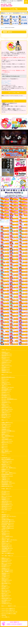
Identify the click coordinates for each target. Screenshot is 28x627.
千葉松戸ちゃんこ (5, 412)
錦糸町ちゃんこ (5, 404)
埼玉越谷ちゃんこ (5, 417)
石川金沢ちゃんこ (5, 494)
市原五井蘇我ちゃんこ (6, 439)
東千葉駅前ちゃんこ (6, 384)
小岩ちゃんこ (4, 444)
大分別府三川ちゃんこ (6, 603)
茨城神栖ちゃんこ (5, 429)
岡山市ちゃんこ (5, 593)
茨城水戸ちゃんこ (5, 382)
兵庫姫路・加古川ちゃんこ (7, 526)
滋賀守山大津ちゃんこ (6, 545)
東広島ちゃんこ (5, 588)
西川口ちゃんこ (5, 379)
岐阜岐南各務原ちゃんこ (7, 474)
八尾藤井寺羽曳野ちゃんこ (7, 528)
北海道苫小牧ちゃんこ (6, 372)
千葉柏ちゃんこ (5, 437)
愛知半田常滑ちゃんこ (6, 481)
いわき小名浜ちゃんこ (6, 360)
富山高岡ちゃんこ (5, 493)
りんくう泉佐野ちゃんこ (7, 536)
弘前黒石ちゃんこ (5, 358)
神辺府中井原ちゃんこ (6, 598)
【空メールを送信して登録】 (14, 92)
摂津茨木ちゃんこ (5, 543)
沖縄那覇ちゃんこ (5, 575)
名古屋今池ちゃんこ (6, 457)
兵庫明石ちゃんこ (5, 533)
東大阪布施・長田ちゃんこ (7, 524)
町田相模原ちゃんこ (6, 395)
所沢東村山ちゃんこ (6, 424)
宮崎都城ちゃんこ (5, 573)
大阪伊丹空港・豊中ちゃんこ (8, 521)
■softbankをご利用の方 (6, 83)
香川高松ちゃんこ (5, 566)
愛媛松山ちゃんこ (5, 558)
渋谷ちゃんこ (4, 446)
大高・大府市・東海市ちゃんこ (8, 472)
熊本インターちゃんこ (6, 563)
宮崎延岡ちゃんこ (5, 602)
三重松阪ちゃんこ (5, 478)
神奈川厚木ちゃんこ (6, 397)
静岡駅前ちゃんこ (5, 469)
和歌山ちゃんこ (5, 518)
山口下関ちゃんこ (5, 581)
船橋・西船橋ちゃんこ (6, 451)
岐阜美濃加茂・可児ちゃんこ (8, 483)
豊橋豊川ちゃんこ (5, 471)
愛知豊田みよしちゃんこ (7, 476)
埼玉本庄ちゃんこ (5, 400)
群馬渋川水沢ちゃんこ (6, 407)
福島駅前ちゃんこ (5, 370)
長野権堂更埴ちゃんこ (6, 503)
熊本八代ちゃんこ (5, 590)
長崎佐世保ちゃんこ (6, 561)
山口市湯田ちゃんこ (6, 600)
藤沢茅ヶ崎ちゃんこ (6, 416)
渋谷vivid (3, 615)
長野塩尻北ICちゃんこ (6, 506)
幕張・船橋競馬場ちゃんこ (7, 436)
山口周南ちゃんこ (5, 576)
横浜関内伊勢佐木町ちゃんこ (8, 377)
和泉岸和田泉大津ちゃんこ (7, 523)
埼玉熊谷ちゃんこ (5, 392)
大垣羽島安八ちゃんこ (6, 461)
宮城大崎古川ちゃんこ (6, 355)
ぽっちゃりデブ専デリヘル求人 (8, 613)
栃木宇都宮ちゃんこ (6, 390)
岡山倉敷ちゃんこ (5, 586)
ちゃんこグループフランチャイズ (9, 611)
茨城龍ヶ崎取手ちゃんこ (7, 422)
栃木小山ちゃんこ (5, 394)
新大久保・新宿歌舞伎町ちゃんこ (9, 399)
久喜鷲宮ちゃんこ (5, 427)
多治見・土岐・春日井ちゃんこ (8, 467)
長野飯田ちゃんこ (5, 499)
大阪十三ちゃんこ (5, 538)
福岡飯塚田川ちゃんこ (6, 580)
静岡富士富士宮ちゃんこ (7, 486)
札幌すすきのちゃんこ (6, 365)
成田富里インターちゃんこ (7, 387)
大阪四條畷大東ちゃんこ (7, 548)
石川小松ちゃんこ (5, 491)
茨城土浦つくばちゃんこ (7, 409)
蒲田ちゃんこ (4, 447)
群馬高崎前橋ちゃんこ (6, 389)
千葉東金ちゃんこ (5, 405)
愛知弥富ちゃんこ (5, 464)
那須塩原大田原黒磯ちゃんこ (8, 431)
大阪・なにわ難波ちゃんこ (7, 553)
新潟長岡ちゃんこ (5, 498)
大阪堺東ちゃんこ (5, 534)
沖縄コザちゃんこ (5, 596)
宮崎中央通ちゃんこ (6, 591)
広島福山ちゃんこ (5, 568)
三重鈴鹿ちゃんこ (5, 479)
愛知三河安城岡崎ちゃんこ (7, 459)
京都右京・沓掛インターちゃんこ (9, 539)
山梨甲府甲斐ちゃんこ (6, 501)
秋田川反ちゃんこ (5, 357)
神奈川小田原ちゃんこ (6, 410)
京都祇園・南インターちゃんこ (8, 516)
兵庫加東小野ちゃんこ (6, 546)
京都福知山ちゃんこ (6, 551)
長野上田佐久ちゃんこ (6, 508)
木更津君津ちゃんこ (6, 402)
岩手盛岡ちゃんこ (5, 367)
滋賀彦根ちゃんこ (5, 514)
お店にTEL (14, 9)
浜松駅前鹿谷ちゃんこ (6, 484)
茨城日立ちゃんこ (5, 452)
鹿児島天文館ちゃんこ (6, 560)
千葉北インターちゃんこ (7, 441)
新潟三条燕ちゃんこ (6, 509)
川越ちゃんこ (4, 385)
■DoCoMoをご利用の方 (6, 81)
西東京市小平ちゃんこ (6, 442)
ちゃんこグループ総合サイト (8, 608)
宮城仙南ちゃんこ (5, 352)
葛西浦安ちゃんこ (5, 432)
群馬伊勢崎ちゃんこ (6, 414)
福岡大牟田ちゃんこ (6, 595)
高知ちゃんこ (4, 585)
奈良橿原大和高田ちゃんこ (7, 519)
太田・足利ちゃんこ (6, 426)
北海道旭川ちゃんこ (6, 362)
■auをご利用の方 (5, 82)
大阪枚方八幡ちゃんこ (6, 541)
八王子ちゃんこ (5, 449)
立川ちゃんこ (4, 380)
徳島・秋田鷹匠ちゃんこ (7, 571)
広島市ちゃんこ (5, 578)
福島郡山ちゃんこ (5, 369)
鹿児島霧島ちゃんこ (6, 565)
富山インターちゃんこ (6, 496)
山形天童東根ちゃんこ (6, 353)
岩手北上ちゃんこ (5, 364)
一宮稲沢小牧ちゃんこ (6, 462)
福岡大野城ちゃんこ (6, 583)
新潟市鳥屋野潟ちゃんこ (7, 504)
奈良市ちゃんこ (5, 529)
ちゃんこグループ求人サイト (8, 610)
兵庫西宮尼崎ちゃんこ (6, 550)
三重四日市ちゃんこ (6, 466)
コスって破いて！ (5, 617)
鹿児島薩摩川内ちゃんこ (7, 570)
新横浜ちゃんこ (5, 434)
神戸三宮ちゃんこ (5, 531)
